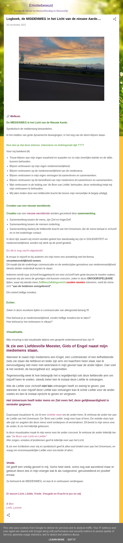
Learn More (56, 539)
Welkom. (15, 116)
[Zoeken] (115, 6)
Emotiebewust (41, 5)
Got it (72, 539)
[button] (115, 19)
